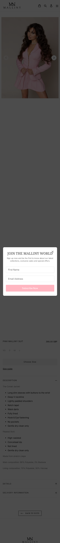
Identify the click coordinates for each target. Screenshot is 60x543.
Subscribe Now (30, 288)
